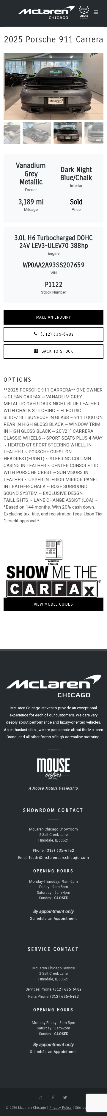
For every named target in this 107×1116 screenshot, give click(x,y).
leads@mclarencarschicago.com (59, 857)
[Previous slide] (13, 86)
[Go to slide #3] (23, 133)
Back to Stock (56, 351)
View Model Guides (53, 604)
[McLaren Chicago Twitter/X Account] (65, 1097)
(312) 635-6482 (57, 334)
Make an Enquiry (53, 317)
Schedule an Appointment (53, 918)
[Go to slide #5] (84, 133)
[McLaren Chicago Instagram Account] (40, 1097)
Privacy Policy (60, 1108)
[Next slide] (94, 86)
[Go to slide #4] (54, 133)
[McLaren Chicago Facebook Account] (53, 1097)
